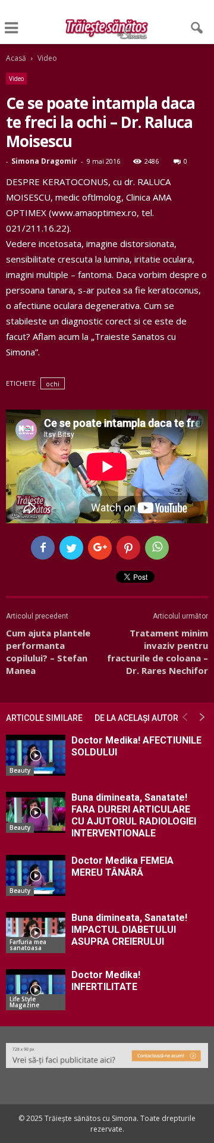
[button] (197, 28)
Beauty (20, 770)
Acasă (16, 58)
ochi (52, 383)
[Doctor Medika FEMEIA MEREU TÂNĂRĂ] (35, 875)
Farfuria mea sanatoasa (28, 945)
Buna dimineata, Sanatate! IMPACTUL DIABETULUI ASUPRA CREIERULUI (129, 929)
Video (16, 78)
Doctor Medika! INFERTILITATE (105, 980)
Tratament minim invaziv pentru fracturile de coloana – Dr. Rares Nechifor (157, 651)
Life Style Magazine (24, 1002)
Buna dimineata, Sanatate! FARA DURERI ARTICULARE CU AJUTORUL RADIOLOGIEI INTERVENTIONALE (133, 815)
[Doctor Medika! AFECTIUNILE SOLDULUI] (35, 755)
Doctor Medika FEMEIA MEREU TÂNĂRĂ (122, 866)
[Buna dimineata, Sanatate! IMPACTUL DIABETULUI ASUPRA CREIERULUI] (35, 932)
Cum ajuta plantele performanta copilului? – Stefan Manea (48, 651)
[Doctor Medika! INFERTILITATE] (35, 989)
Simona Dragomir (44, 161)
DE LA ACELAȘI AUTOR (136, 718)
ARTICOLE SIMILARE (44, 718)
